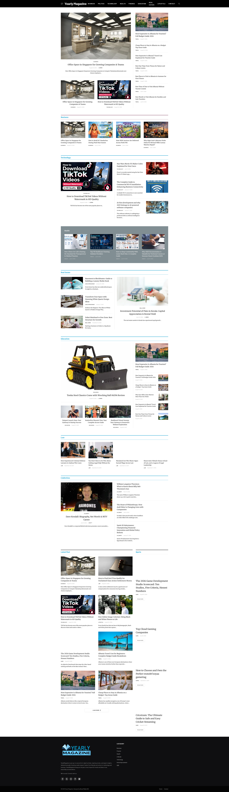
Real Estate (151, 4)
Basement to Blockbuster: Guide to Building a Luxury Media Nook (98, 280)
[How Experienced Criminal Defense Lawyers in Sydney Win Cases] (73, 450)
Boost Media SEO (84, 789)
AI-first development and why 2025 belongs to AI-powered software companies (128, 205)
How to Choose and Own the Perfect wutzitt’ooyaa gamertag (151, 674)
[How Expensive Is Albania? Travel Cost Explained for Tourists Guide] (163, 406)
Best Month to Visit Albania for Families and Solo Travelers (150, 98)
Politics (101, 3)
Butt (90, 522)
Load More (96, 710)
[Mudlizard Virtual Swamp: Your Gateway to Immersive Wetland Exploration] (120, 412)
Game (62, 661)
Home (160, 789)
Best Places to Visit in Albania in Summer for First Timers (150, 77)
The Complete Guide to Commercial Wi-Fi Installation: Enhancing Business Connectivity (130, 184)
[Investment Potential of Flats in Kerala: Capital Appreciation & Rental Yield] (142, 291)
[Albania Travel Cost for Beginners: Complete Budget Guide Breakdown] (115, 641)
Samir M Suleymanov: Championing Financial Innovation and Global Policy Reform (128, 529)
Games (137, 680)
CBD (118, 765)
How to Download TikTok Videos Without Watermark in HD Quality (114, 103)
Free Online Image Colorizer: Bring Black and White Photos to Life (114, 618)
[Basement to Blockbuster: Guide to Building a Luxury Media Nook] (72, 283)
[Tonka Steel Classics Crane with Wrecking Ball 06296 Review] (96, 366)
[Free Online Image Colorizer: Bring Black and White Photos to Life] (115, 604)
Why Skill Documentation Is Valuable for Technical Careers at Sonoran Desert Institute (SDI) (153, 254)
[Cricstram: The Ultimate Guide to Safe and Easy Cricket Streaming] (152, 701)
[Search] (179, 4)
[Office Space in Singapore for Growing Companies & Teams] (96, 36)
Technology (112, 3)
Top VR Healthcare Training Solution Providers (100, 253)
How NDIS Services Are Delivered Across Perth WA (127, 141)
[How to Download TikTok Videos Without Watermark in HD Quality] (114, 89)
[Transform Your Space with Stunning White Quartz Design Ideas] (72, 301)
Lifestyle (161, 3)
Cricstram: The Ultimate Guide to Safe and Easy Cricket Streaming (149, 718)
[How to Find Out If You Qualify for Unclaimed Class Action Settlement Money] (115, 566)
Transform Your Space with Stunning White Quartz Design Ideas (97, 299)
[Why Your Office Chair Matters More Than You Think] (163, 397)
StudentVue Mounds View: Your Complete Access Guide (96, 421)
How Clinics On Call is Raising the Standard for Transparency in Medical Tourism (75, 254)
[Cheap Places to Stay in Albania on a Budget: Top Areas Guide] (163, 387)
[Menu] (62, 4)
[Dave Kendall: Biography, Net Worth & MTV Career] (86, 496)
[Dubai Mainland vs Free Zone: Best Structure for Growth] (72, 322)
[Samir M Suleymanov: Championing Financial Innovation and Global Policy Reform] (157, 530)
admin (100, 67)
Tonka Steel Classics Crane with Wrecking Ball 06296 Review (96, 395)
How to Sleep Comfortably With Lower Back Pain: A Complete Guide (127, 254)
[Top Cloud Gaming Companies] (152, 615)
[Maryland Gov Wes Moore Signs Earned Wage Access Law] (128, 450)
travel (137, 39)
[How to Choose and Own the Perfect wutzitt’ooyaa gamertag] (152, 656)
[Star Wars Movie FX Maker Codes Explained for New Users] (157, 168)
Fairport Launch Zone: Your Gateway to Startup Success (71, 421)
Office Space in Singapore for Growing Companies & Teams (96, 64)
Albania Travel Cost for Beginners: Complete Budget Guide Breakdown (112, 655)
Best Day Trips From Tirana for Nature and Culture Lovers (150, 67)
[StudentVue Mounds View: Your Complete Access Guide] (96, 412)
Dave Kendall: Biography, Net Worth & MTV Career (86, 518)
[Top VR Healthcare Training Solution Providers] (101, 241)
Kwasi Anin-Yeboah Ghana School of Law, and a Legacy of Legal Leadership (155, 463)
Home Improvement (90, 283)
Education (142, 3)
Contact (171, 3)
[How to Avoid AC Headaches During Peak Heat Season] (100, 130)
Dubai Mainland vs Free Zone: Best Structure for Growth (98, 318)
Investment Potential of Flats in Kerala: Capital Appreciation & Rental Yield (142, 312)
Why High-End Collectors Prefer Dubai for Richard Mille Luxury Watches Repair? (155, 143)
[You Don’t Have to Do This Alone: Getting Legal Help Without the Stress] (100, 450)
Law (62, 465)
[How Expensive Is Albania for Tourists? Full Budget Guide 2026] (151, 22)
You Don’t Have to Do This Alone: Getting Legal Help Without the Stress (99, 463)
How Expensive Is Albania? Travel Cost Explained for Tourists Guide (148, 57)
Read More (140, 599)
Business (91, 3)
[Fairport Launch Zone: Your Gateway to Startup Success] (72, 412)
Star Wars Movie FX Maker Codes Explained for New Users (130, 165)
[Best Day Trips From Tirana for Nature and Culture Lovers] (163, 416)
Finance (132, 3)
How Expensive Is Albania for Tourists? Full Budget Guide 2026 (150, 35)
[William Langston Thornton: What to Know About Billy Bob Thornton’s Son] (157, 488)
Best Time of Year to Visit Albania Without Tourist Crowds (149, 88)
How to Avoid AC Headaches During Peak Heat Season (98, 141)
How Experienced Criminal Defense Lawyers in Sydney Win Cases (73, 462)
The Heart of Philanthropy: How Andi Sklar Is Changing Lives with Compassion (130, 507)
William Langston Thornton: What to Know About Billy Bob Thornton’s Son (128, 486)
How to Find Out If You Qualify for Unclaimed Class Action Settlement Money (115, 579)
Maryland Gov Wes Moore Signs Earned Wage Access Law (127, 462)
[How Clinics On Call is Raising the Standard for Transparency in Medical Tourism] (75, 241)
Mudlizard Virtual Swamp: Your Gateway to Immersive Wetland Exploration (119, 422)
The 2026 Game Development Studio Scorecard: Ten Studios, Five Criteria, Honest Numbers (75, 656)
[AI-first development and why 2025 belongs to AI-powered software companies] (157, 207)
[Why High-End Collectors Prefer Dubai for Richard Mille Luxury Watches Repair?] (156, 130)
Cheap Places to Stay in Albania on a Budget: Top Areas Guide (150, 46)
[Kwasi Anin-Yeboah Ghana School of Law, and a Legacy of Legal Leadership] (156, 450)
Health (123, 3)
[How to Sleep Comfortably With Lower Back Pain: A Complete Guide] (127, 241)
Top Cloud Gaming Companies (146, 631)
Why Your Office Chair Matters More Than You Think (144, 395)
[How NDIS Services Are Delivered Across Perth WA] (128, 130)
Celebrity (86, 513)
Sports (138, 552)
